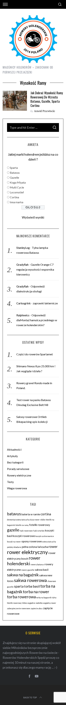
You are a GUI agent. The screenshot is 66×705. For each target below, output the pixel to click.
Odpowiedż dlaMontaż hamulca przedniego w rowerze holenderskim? (36, 320)
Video (24, 603)
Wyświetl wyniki (33, 217)
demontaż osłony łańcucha (18, 519)
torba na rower (36, 591)
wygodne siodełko (35, 603)
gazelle (13, 530)
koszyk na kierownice (44, 536)
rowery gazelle (27, 570)
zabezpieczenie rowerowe (18, 608)
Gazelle (14, 177)
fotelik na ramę (22, 525)
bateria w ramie (30, 514)
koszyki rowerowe (24, 535)
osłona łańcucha (49, 541)
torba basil (32, 586)
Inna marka (16, 202)
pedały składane (14, 547)
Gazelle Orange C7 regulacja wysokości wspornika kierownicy (35, 269)
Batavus (15, 172)
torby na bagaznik (44, 597)
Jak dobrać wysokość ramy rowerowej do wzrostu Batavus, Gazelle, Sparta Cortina (46, 99)
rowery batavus (37, 564)
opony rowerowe (31, 541)
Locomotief (17, 192)
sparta (19, 586)
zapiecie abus (37, 608)
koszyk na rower (14, 541)
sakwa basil (41, 569)
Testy (10, 481)
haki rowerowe (26, 531)
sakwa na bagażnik (23, 574)
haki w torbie (39, 531)
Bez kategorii (15, 462)
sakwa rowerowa (30, 580)
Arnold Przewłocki (44, 111)
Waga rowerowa (17, 488)
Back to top (30, 697)
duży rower (35, 519)
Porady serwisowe (18, 468)
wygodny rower (49, 603)
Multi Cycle (17, 187)
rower (53, 546)
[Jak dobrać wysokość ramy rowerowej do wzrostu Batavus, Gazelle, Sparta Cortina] (15, 101)
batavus (14, 513)
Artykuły (12, 456)
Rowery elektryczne (19, 475)
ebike (42, 519)
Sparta (14, 167)
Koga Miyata (18, 182)
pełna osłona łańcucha (35, 546)
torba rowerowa (21, 596)
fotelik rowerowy (39, 524)
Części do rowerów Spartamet (34, 354)
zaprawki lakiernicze (45, 303)
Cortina (14, 197)
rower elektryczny (27, 552)
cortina (45, 514)
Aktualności (14, 449)
